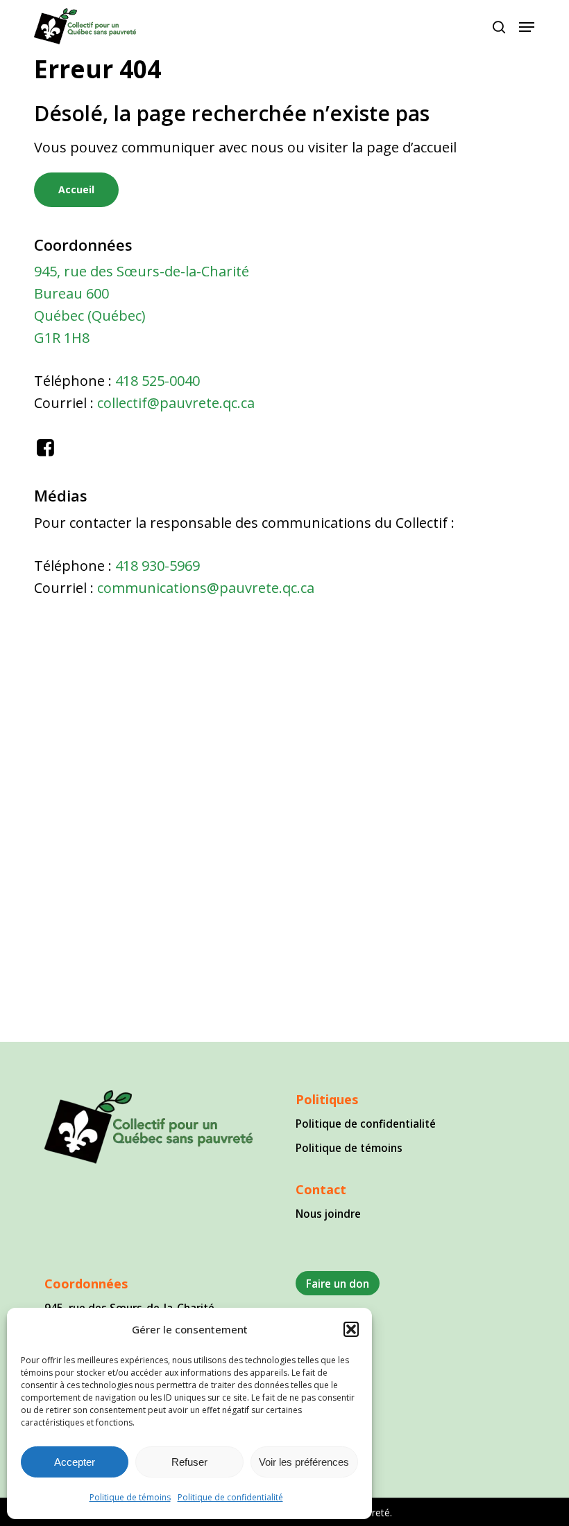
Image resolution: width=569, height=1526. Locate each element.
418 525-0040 (157, 380)
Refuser (189, 1462)
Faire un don (337, 1283)
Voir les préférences (304, 1462)
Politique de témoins (130, 1497)
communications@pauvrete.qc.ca (205, 587)
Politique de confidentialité (230, 1497)
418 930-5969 (157, 565)
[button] (351, 1329)
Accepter (74, 1462)
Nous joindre (328, 1214)
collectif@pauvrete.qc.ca (176, 402)
